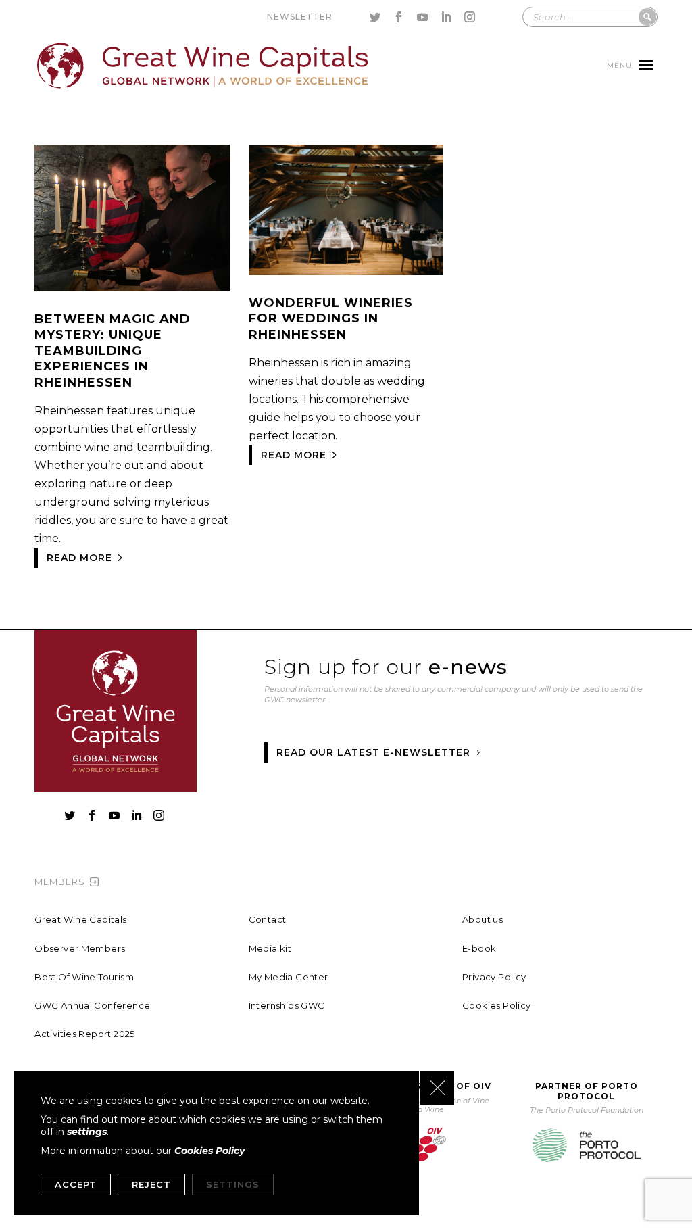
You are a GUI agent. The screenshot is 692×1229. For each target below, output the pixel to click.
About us (482, 919)
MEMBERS (59, 881)
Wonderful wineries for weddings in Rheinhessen (331, 318)
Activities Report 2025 (84, 1033)
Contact (268, 919)
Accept (76, 1184)
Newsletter (299, 16)
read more (79, 558)
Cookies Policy (496, 1005)
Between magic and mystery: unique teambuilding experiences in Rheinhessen (112, 351)
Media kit (270, 948)
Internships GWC (287, 1005)
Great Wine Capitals (80, 919)
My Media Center (288, 976)
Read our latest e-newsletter (373, 752)
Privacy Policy (494, 976)
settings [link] (87, 1132)
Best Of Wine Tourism (84, 976)
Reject (151, 1184)
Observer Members (79, 948)
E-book (479, 948)
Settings (233, 1184)
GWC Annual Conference (92, 1005)
